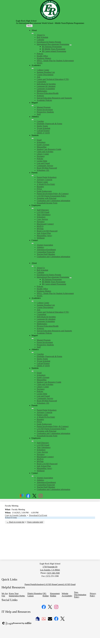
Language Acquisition (46, 88)
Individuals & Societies (46, 84)
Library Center (43, 154)
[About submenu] (33, 33)
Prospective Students (45, 112)
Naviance (41, 156)
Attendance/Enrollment (46, 249)
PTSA (39, 189)
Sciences (40, 95)
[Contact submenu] (33, 243)
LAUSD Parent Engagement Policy (51, 196)
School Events (11, 518)
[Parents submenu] (33, 175)
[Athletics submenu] (33, 119)
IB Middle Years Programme (53, 49)
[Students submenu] (33, 138)
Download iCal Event (38, 515)
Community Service (45, 165)
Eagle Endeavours (44, 191)
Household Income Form (47, 203)
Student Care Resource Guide (49, 149)
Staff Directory (43, 210)
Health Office (42, 56)
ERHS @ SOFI (43, 133)
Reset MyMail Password (47, 168)
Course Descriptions (45, 74)
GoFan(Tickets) (43, 130)
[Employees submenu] (33, 208)
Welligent (41, 238)
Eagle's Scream (43, 144)
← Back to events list (15, 522)
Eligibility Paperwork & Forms (49, 123)
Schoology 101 (43, 170)
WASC (40, 63)
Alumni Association (45, 245)
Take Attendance (44, 214)
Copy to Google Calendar (15, 515)
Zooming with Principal (46, 198)
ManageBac (42, 147)
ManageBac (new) (44, 235)
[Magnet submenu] (33, 105)
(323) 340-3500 (53, 573)
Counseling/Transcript (46, 252)
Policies (40, 53)
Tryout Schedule (43, 128)
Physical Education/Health (47, 93)
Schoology (41, 142)
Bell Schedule (42, 37)
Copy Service (42, 219)
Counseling (41, 81)
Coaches (40, 121)
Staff (39, 114)
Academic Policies (44, 100)
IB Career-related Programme (54, 51)
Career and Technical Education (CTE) (53, 79)
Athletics (40, 247)
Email (39, 140)
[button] (33, 266)
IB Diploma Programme (52, 46)
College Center (43, 70)
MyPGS (40, 226)
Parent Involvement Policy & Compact (52, 193)
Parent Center (42, 182)
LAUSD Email (43, 212)
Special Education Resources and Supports (54, 98)
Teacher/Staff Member (46, 254)
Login (7, 623)
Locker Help (42, 161)
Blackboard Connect (45, 224)
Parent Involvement (45, 109)
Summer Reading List (46, 72)
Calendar (40, 39)
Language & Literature (46, 86)
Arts (38, 77)
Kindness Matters (44, 58)
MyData (40, 228)
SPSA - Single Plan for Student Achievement (55, 60)
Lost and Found (43, 163)
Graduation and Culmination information (53, 200)
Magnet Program (44, 107)
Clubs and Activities (45, 151)
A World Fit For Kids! (46, 184)
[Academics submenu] (33, 68)
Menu (29, 26)
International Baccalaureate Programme (53, 44)
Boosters (40, 186)
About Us (41, 35)
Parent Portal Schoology (47, 177)
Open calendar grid (35, 522)
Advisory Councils (44, 179)
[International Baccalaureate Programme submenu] (71, 277)
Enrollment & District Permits (49, 42)
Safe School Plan (44, 233)
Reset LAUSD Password (47, 231)
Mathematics (42, 91)
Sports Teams (42, 126)
